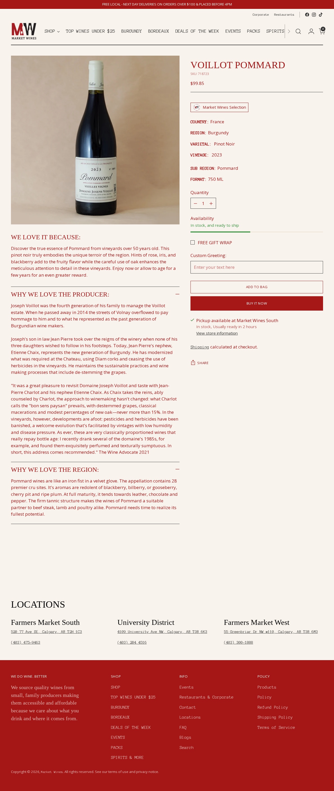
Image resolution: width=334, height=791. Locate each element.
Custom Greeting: (208, 255)
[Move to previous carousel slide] (306, 571)
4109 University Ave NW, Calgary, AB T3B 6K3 (162, 632)
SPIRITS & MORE (127, 757)
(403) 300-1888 (238, 642)
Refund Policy (273, 707)
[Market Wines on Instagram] (314, 14)
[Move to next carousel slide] (318, 570)
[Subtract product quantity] (195, 203)
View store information (217, 333)
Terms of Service (276, 727)
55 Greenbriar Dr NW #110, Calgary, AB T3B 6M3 (271, 632)
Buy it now (257, 303)
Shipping (199, 347)
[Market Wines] (24, 31)
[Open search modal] (298, 31)
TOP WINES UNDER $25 (133, 697)
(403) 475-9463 (25, 642)
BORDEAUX (120, 717)
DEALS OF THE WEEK (131, 727)
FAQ (183, 727)
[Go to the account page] (309, 31)
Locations (190, 717)
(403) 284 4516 (132, 642)
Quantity (199, 192)
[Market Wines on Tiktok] (320, 14)
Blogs (185, 737)
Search (187, 747)
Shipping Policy (275, 717)
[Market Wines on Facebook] (307, 14)
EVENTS (118, 737)
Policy (265, 697)
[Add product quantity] (211, 203)
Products (267, 687)
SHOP (115, 687)
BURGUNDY (120, 707)
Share (202, 362)
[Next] (289, 31)
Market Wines (52, 771)
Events (187, 687)
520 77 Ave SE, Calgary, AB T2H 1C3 (46, 632)
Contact (188, 707)
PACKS (117, 747)
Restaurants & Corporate (207, 697)
